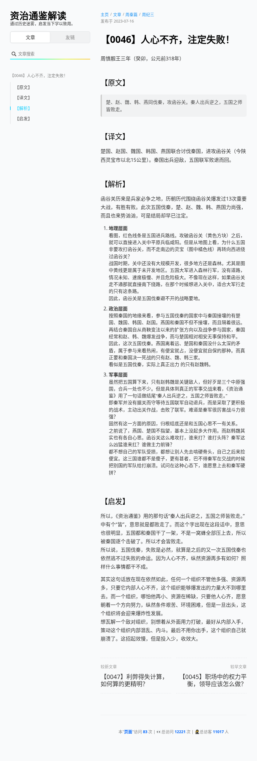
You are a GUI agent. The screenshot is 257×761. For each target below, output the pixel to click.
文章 (30, 37)
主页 (105, 14)
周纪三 (148, 14)
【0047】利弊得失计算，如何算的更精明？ (134, 680)
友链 (70, 37)
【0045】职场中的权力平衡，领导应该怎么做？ (213, 680)
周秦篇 (131, 14)
